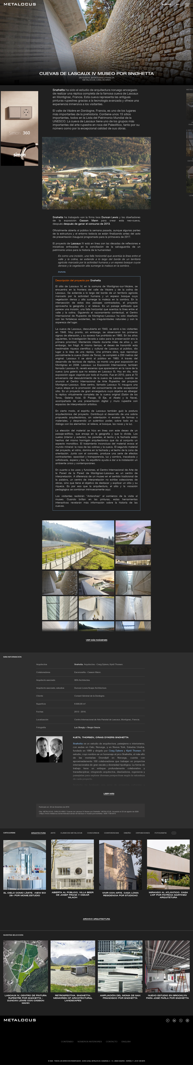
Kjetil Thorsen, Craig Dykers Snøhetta (101, 737)
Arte (53, 833)
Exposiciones (143, 833)
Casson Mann (89, 221)
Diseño (127, 833)
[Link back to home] (20, 4)
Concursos (93, 833)
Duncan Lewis (109, 217)
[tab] (38, 833)
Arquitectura (38, 833)
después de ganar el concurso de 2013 (87, 224)
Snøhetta (59, 90)
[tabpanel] (96, 880)
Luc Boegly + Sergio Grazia (87, 728)
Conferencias (111, 833)
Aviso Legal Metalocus (91, 1061)
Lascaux (76, 243)
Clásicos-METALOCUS (71, 833)
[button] (7, 880)
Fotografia (161, 833)
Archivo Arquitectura (96, 919)
